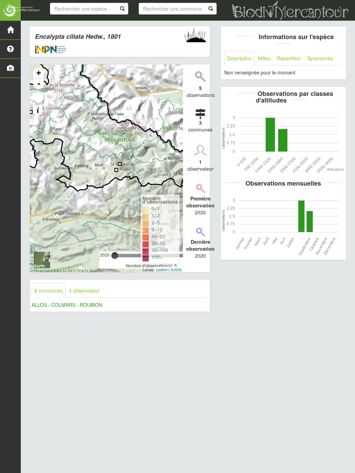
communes (48, 290)
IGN (177, 269)
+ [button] (38, 73)
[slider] (114, 255)
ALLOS (39, 304)
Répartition (289, 58)
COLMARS (63, 304)
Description (239, 58)
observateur (84, 290)
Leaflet (161, 269)
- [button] (38, 83)
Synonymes (320, 58)
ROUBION (91, 304)
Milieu (264, 58)
